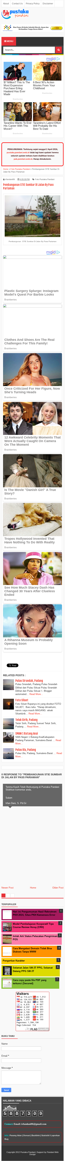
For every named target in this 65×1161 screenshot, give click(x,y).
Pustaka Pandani (27, 1152)
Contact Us (17, 3)
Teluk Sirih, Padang (26, 720)
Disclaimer (48, 3)
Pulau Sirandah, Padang (29, 681)
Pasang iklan (16, 1135)
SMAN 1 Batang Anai (26, 733)
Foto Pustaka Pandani (44, 179)
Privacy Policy (33, 3)
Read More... (36, 694)
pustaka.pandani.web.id (18, 152)
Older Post (58, 887)
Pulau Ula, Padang (25, 750)
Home (33, 887)
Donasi (26, 1135)
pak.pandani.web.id (23, 159)
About (6, 3)
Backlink (36, 1135)
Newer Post (7, 887)
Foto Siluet (21, 700)
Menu (9, 41)
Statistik (45, 1135)
